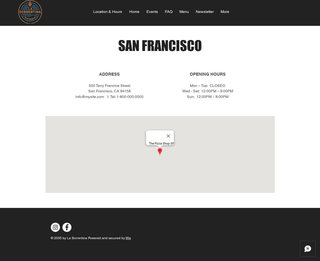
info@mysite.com (89, 96)
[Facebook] (66, 227)
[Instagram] (55, 227)
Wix (128, 238)
